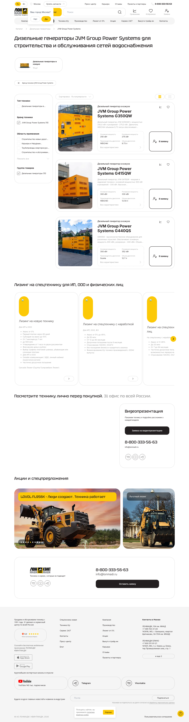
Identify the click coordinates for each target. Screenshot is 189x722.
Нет (35, 19)
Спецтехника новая (68, 620)
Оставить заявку (127, 584)
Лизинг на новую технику (36, 321)
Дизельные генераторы (40, 29)
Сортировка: (72, 97)
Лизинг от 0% (99, 21)
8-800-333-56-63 (163, 4)
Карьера (105, 4)
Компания (25, 21)
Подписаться (163, 698)
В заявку (163, 141)
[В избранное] (168, 107)
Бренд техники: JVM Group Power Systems (37, 83)
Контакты (163, 21)
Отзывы (118, 4)
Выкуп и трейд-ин (146, 21)
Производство (80, 21)
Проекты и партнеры (137, 4)
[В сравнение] (160, 107)
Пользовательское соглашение (158, 717)
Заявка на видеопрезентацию (147, 430)
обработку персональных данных (162, 703)
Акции (113, 21)
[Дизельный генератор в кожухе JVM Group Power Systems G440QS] (75, 243)
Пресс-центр (90, 4)
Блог (62, 647)
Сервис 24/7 (126, 21)
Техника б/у (63, 21)
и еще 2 (158, 656)
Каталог (19, 29)
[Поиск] (120, 12)
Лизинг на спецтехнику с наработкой (108, 324)
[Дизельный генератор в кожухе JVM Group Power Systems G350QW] (75, 128)
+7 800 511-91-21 (149, 643)
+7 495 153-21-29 (150, 629)
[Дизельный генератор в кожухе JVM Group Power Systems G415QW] (75, 185)
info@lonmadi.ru (131, 447)
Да (46, 19)
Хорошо (108, 712)
